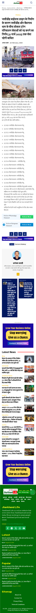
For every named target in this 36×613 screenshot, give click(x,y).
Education (5, 405)
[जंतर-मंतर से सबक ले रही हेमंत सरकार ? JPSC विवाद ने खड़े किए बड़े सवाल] (29, 452)
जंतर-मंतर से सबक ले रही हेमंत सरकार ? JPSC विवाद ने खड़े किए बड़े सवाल (12, 453)
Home (4, 8)
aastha (4, 395)
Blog (3, 356)
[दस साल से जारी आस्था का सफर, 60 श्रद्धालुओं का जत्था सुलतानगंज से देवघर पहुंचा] (29, 388)
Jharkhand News (7, 375)
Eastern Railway (20, 244)
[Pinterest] (20, 70)
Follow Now (26, 217)
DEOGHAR (5, 366)
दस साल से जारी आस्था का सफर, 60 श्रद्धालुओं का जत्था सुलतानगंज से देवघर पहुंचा (12, 390)
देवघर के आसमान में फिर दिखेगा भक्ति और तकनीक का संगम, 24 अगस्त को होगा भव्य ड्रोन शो (11, 360)
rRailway (19, 8)
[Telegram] (12, 528)
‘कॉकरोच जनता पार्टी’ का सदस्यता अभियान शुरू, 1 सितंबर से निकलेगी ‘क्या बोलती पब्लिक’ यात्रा (12, 419)
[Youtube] (24, 528)
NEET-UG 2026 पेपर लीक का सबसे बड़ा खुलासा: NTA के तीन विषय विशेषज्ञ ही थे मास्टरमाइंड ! (11, 409)
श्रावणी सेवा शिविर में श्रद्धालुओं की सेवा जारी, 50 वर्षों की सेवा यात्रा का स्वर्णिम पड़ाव (12, 370)
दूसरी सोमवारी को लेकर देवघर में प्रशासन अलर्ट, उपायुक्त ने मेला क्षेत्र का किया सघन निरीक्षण (11, 400)
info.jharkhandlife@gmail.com (15, 524)
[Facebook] (11, 70)
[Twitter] (16, 70)
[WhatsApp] (25, 70)
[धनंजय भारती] (18, 255)
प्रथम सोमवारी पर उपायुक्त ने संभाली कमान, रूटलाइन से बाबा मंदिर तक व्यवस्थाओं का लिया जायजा (11, 442)
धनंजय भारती (5, 43)
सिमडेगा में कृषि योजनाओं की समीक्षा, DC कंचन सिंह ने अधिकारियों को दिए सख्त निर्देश (12, 380)
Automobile (11, 8)
